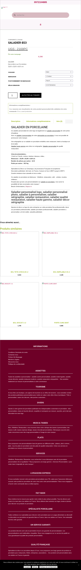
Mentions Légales (13, 359)
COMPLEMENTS (12, 39)
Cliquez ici (28, 186)
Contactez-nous (13, 355)
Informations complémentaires (38, 121)
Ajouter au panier (31, 95)
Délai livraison (13, 85)
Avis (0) (59, 121)
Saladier (20, 39)
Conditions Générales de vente (18, 352)
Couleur (11, 72)
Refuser (35, 567)
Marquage (12, 77)
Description (15, 121)
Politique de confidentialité (48, 567)
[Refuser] (79, 565)
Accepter (27, 567)
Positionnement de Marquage (19, 81)
